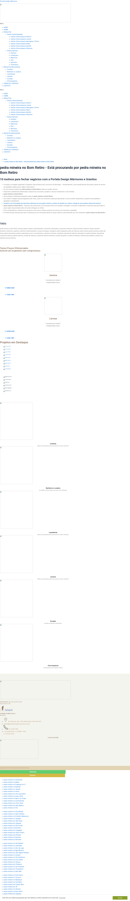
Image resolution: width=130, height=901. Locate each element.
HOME (6, 27)
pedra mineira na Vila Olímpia (13, 811)
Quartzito (14, 62)
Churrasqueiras (12, 81)
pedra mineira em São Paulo (13, 821)
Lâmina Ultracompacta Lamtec (21, 39)
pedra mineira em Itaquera (12, 894)
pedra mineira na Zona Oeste (13, 860)
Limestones (14, 55)
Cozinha (10, 69)
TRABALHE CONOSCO (11, 83)
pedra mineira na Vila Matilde (13, 843)
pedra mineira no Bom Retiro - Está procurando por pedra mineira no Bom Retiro (29, 161)
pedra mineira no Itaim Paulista (14, 814)
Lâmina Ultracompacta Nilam (20, 44)
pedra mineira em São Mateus (14, 805)
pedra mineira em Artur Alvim (13, 803)
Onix (12, 60)
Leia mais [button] (62, 898)
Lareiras (9, 76)
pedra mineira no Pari (11, 808)
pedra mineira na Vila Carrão (13, 825)
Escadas (10, 79)
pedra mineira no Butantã (12, 787)
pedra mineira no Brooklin (12, 828)
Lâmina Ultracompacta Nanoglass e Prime (25, 41)
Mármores (14, 58)
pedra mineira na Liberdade (13, 845)
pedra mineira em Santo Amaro (14, 832)
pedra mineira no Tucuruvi (12, 877)
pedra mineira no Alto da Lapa (14, 848)
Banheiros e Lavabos (14, 72)
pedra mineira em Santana (12, 823)
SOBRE (6, 29)
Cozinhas (53, 443)
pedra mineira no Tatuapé (12, 818)
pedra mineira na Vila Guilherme (14, 857)
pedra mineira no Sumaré (12, 855)
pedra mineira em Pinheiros (13, 864)
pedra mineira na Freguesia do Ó (14, 784)
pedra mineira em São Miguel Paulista (16, 852)
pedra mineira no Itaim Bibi (12, 871)
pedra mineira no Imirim (11, 791)
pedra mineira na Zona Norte (13, 875)
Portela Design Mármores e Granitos (20, 768)
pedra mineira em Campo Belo (14, 884)
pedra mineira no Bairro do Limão (15, 798)
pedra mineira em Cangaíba (13, 830)
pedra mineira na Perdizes (12, 837)
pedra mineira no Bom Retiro (13, 891)
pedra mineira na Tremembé (13, 780)
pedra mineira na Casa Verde (13, 796)
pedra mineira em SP (10, 887)
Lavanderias (11, 74)
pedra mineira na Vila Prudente (14, 867)
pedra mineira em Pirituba (12, 835)
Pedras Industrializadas (15, 34)
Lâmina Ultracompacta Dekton (21, 36)
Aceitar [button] (120, 898)
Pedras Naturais (12, 51)
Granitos (13, 53)
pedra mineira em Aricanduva (13, 869)
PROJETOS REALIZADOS (12, 67)
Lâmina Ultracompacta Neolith (21, 46)
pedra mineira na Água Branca (14, 850)
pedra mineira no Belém (11, 782)
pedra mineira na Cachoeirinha (14, 801)
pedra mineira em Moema (12, 889)
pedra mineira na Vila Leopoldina (15, 794)
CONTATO (7, 86)
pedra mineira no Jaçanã (12, 789)
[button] (53, 23)
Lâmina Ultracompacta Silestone (21, 48)
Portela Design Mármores (8, 1)
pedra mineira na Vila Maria (13, 882)
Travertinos (14, 64)
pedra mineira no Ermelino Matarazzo (16, 816)
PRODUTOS (7, 32)
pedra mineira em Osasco (12, 862)
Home (5, 159)
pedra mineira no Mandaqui (13, 880)
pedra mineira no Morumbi (12, 839)
